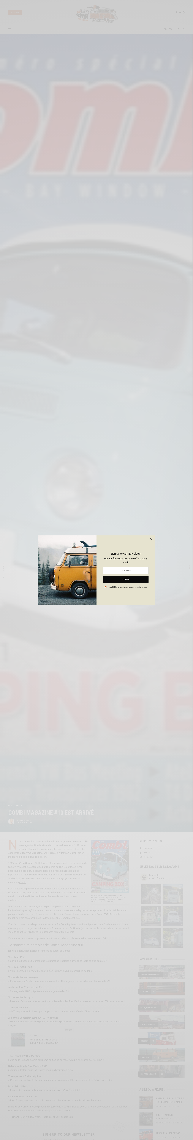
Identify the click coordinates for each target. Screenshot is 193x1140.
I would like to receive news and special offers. (127, 587)
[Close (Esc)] (151, 540)
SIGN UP (126, 579)
